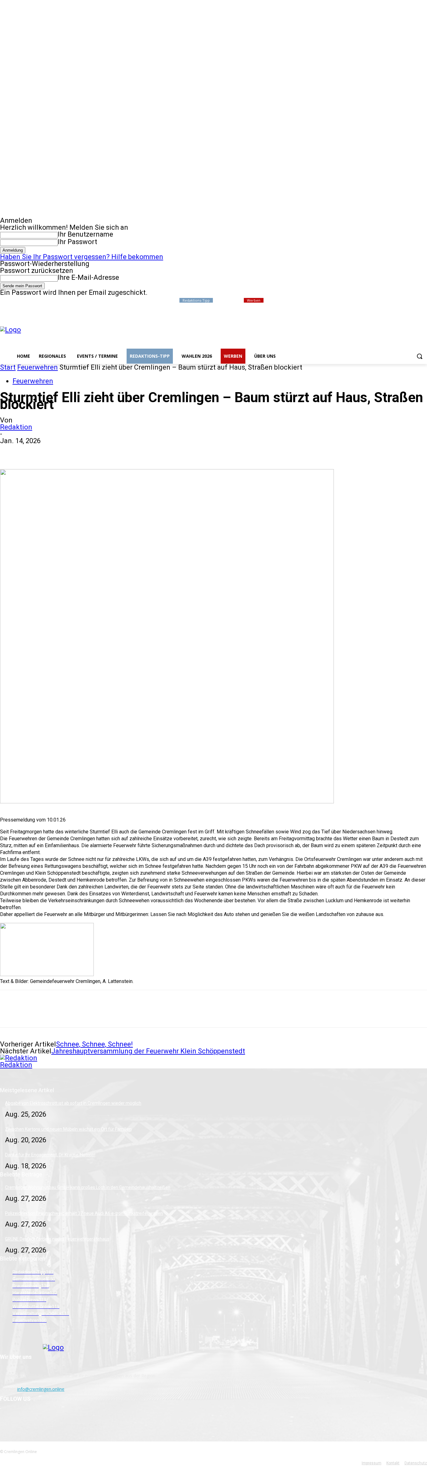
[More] (100, 451)
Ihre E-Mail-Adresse (88, 277)
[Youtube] (423, 300)
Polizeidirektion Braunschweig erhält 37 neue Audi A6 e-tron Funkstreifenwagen (84, 1213)
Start (8, 367)
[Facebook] (388, 300)
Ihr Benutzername (85, 234)
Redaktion (16, 427)
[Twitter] (406, 300)
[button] (419, 356)
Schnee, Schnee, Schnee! (94, 1044)
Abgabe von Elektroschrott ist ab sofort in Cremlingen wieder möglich (73, 1103)
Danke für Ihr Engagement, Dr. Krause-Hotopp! (50, 1154)
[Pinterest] (55, 451)
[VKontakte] (38, 1417)
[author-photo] (18, 1058)
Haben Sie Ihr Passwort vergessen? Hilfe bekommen (81, 257)
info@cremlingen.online (40, 1389)
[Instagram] (397, 300)
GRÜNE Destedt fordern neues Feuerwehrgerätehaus (57, 1238)
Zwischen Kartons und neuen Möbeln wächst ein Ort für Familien (68, 1129)
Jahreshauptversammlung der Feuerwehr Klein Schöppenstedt (148, 1051)
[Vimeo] (414, 300)
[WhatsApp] (78, 451)
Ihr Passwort (77, 242)
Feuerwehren (37, 367)
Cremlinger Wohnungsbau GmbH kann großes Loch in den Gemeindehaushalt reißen (87, 1187)
